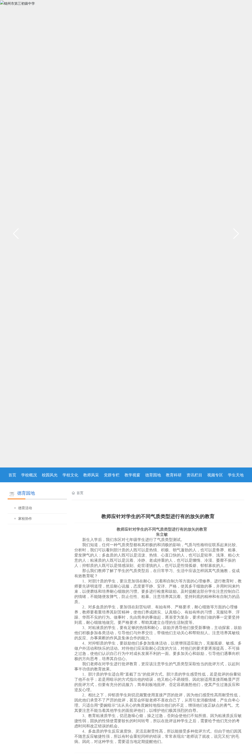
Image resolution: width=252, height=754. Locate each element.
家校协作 (25, 519)
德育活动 (25, 508)
